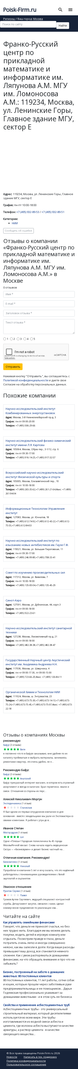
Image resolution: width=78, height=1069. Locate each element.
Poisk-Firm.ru (19, 9)
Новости (11, 1056)
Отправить (13, 367)
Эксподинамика (12, 803)
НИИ (15, 223)
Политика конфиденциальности (26, 1060)
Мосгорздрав (10, 832)
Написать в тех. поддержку (40, 1056)
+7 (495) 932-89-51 (53, 212)
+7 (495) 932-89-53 (27, 212)
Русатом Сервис (11, 890)
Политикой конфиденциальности (25, 380)
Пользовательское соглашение (26, 1064)
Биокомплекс (10, 861)
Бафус (6, 744)
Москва (38, 19)
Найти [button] (63, 25)
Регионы (9, 19)
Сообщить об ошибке (18, 230)
